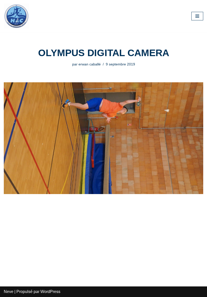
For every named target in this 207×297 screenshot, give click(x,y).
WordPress (50, 291)
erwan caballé (90, 64)
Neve (8, 291)
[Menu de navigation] (197, 16)
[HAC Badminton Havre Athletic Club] (16, 16)
